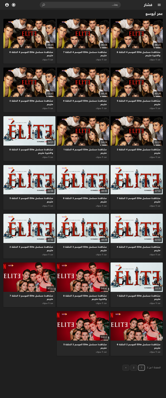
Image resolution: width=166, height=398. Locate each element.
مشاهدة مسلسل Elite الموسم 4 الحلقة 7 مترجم (85, 54)
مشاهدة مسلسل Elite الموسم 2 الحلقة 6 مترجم (138, 346)
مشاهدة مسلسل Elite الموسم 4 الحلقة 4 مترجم (85, 102)
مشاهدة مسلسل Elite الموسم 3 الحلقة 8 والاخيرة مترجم (31, 151)
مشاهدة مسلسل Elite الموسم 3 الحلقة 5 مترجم (31, 200)
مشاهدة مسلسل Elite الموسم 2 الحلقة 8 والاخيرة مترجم (85, 297)
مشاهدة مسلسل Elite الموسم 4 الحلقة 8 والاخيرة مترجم (138, 54)
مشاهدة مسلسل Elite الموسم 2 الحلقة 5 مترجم (85, 346)
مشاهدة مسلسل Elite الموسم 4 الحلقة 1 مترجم (85, 151)
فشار (148, 5)
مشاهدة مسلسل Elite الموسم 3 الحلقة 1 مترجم (138, 297)
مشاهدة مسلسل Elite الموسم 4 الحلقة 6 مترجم (31, 54)
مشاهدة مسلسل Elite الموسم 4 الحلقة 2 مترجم (138, 151)
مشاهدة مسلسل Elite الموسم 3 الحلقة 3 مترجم (85, 248)
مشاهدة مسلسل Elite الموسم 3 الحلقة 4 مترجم (138, 248)
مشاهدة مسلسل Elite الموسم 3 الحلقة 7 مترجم (138, 200)
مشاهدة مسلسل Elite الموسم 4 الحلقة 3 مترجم (31, 102)
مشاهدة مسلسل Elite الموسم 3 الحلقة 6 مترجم (85, 200)
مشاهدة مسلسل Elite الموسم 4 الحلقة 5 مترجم (138, 102)
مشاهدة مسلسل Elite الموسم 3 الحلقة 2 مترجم (31, 248)
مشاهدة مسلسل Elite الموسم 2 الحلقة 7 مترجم (31, 297)
